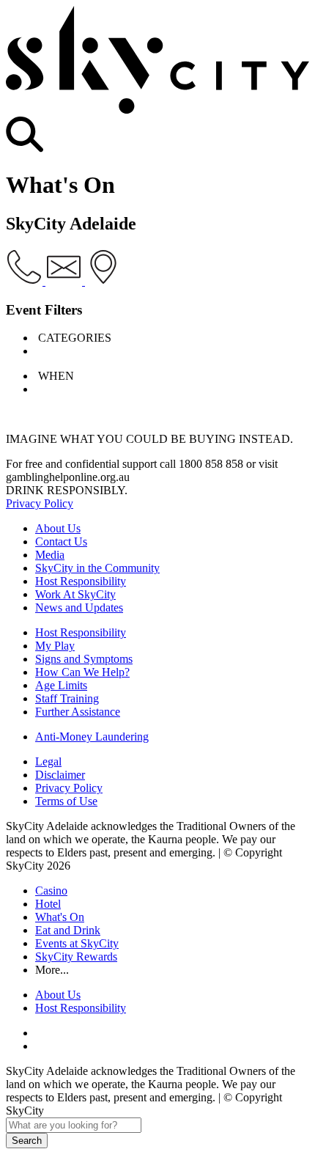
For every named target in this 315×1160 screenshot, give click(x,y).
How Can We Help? (82, 672)
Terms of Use (66, 801)
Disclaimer (60, 774)
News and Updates (79, 607)
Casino (51, 890)
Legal (48, 761)
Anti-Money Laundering (92, 736)
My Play (55, 645)
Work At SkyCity (75, 594)
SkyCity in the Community (97, 568)
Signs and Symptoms (84, 659)
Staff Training (67, 698)
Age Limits (61, 685)
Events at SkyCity (77, 943)
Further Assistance (77, 711)
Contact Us (61, 541)
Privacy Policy (39, 503)
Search (27, 1140)
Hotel (48, 903)
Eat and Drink (67, 930)
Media (49, 554)
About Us (58, 528)
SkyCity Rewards (76, 956)
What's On (59, 917)
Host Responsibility (80, 581)
